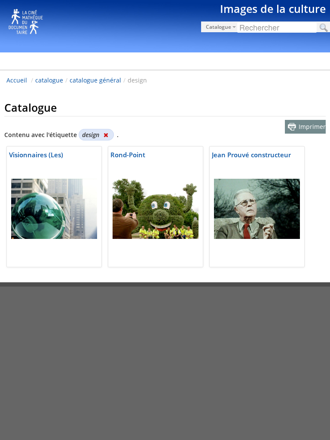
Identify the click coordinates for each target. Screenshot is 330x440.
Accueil (16, 80)
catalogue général (95, 80)
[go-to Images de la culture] (165, 25)
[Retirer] (105, 135)
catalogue (49, 80)
